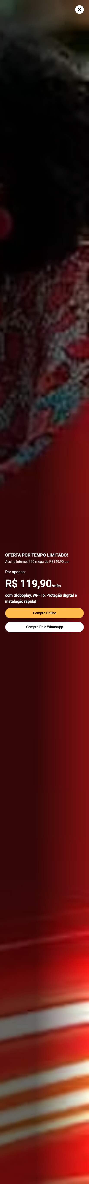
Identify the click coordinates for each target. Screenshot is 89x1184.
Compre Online (44, 613)
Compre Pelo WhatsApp (44, 627)
